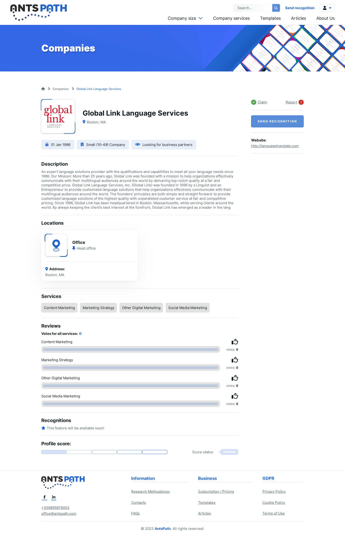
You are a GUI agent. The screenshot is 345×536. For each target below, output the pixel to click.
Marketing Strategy (98, 307)
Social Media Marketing (187, 307)
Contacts (138, 502)
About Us (325, 18)
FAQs (135, 513)
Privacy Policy (274, 491)
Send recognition (299, 8)
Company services (231, 18)
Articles (298, 18)
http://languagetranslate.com (275, 146)
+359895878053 (55, 507)
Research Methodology (150, 491)
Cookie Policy (273, 502)
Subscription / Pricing (216, 491)
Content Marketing (59, 307)
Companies (61, 89)
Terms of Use (273, 513)
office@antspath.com (58, 513)
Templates (270, 18)
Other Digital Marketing (141, 307)
